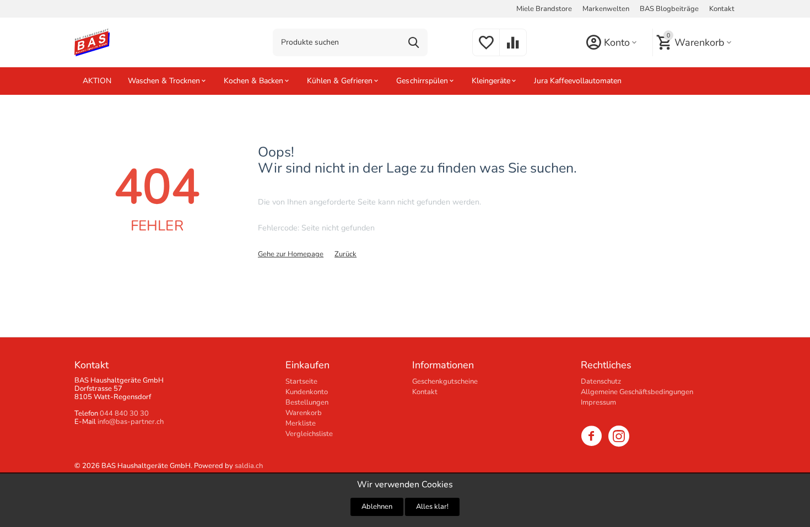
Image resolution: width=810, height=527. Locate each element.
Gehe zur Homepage (290, 254)
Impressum (598, 402)
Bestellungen (306, 402)
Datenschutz (601, 381)
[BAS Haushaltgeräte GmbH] (92, 42)
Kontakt (722, 9)
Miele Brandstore (544, 9)
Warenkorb (303, 413)
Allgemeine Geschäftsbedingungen (637, 392)
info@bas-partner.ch (131, 422)
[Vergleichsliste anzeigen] (513, 49)
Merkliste (300, 423)
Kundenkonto (306, 392)
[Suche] (414, 42)
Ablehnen (376, 507)
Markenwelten (605, 9)
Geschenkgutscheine (445, 381)
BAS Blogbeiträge (669, 9)
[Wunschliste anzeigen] (486, 49)
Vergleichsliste (309, 434)
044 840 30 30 (124, 413)
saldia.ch (249, 466)
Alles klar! (432, 507)
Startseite (301, 381)
